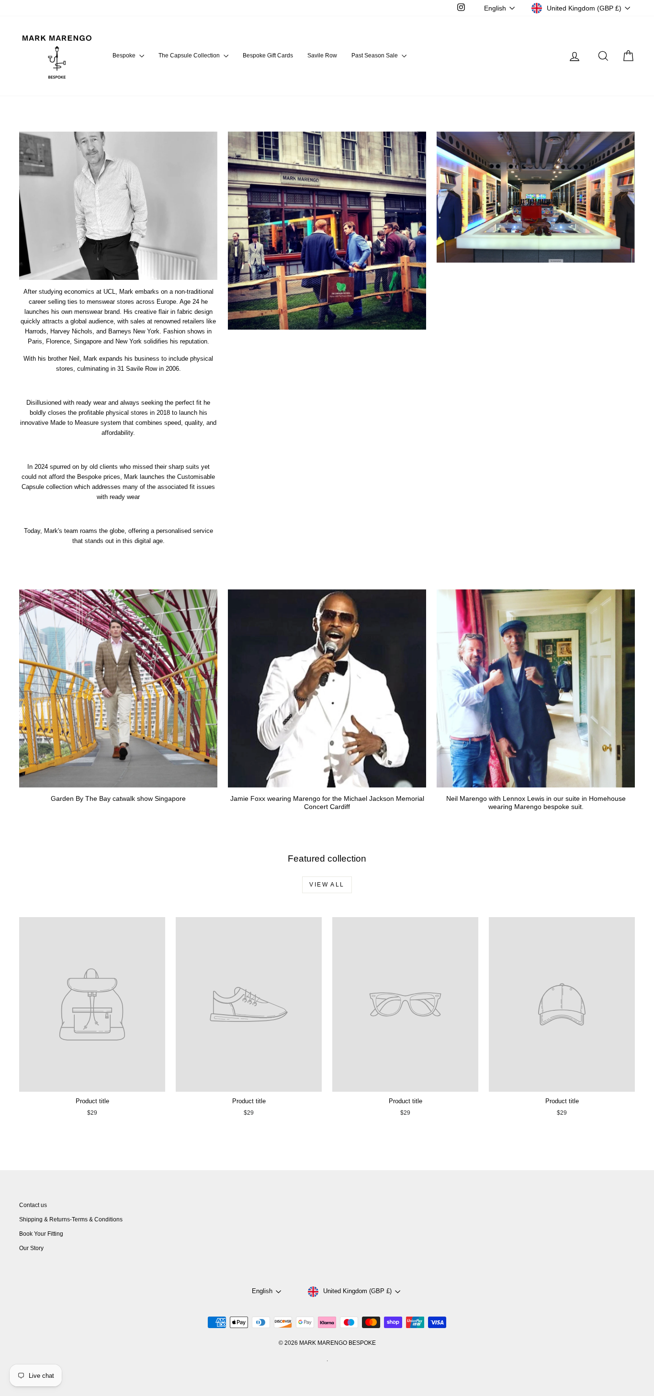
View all (326, 884)
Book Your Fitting (41, 1233)
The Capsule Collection (189, 55)
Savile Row (322, 55)
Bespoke (125, 55)
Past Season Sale (375, 55)
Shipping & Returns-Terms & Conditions (71, 1219)
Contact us (33, 1205)
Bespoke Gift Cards (268, 55)
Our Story (31, 1248)
